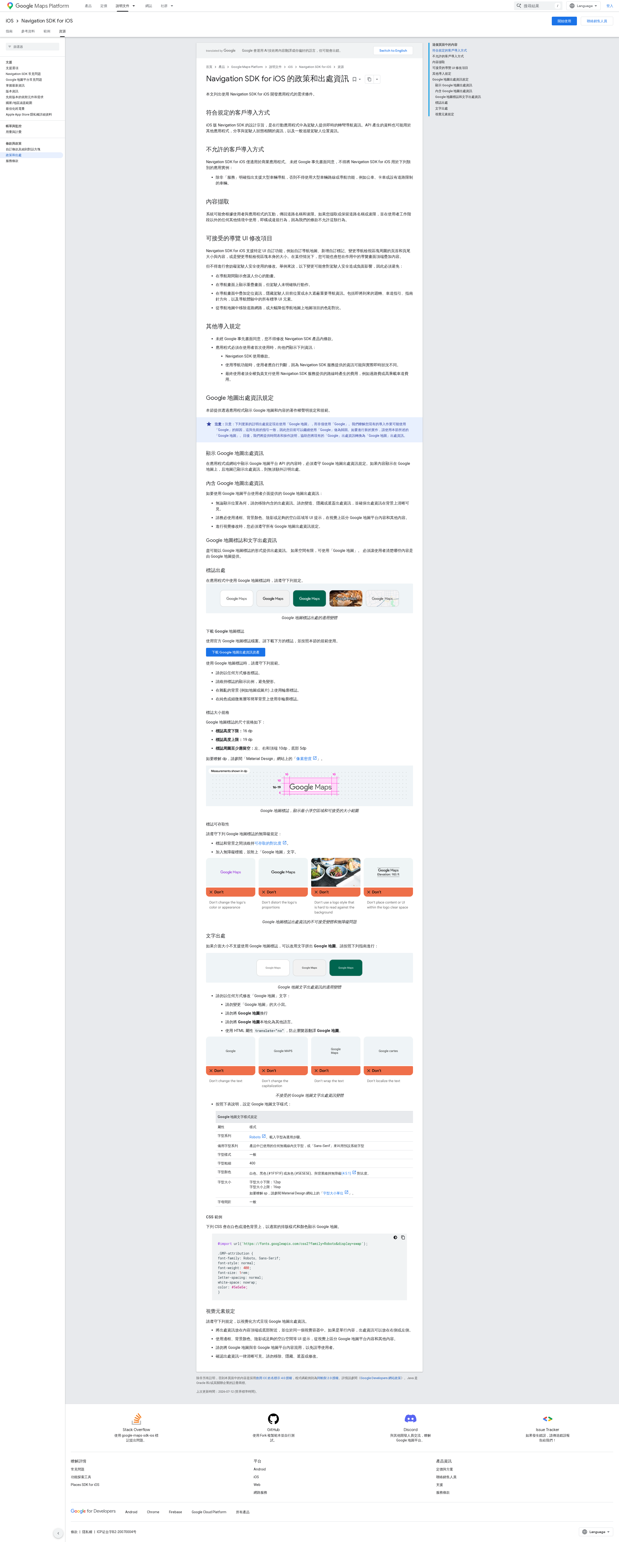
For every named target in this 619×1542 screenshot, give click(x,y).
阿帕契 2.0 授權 (328, 1378)
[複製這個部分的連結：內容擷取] (234, 202)
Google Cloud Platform (209, 1512)
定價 (103, 6)
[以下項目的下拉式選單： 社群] (173, 6)
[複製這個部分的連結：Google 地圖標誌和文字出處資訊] (282, 541)
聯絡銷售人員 (597, 21)
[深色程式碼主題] (395, 1237)
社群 (164, 6)
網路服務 (260, 1492)
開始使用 (564, 21)
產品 (88, 6)
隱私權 (87, 1532)
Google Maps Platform (247, 67)
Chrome (153, 1512)
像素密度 (304, 758)
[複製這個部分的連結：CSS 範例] (227, 1217)
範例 (47, 31)
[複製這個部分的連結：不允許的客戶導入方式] (269, 150)
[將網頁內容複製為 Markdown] (369, 79)
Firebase (175, 1512)
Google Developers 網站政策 (381, 1378)
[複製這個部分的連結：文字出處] (230, 936)
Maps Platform (51, 6)
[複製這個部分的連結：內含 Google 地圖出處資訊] (268, 484)
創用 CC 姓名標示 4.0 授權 (274, 1378)
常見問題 (77, 1469)
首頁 (209, 67)
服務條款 (443, 1492)
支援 (439, 1485)
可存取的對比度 (267, 843)
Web (257, 1485)
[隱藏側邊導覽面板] (58, 1533)
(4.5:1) (346, 1173)
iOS (10, 21)
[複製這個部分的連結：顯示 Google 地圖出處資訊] (268, 454)
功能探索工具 (81, 1477)
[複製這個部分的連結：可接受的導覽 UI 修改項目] (277, 239)
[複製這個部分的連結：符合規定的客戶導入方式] (275, 113)
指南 (9, 31)
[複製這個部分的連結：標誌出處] (230, 571)
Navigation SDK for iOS (47, 21)
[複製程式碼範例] (403, 1237)
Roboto (255, 1137)
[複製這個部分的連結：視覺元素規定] (240, 1312)
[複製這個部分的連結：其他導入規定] (246, 327)
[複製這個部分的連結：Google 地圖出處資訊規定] (278, 398)
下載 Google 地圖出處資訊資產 (235, 652)
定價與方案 (444, 1469)
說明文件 (122, 6)
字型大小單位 (333, 1193)
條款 (74, 1532)
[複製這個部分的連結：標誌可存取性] (234, 824)
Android (260, 1469)
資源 (62, 31)
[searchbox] (32, 47)
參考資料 (28, 31)
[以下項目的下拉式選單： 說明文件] (135, 6)
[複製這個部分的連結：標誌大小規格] (234, 713)
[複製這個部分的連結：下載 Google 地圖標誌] (249, 631)
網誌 (148, 6)
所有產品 (243, 1512)
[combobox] (538, 5)
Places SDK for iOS (85, 1485)
